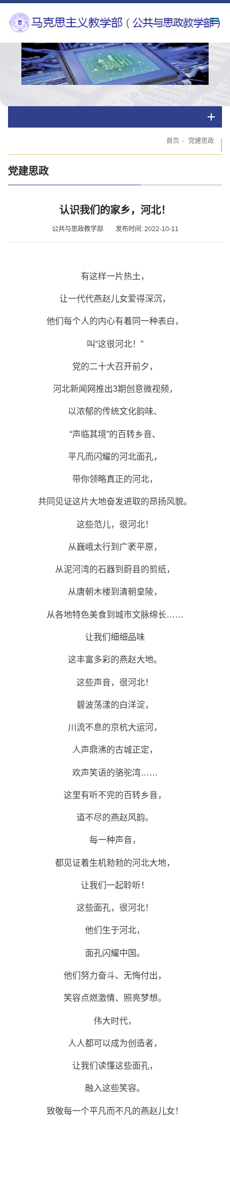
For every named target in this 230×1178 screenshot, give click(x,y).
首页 (172, 141)
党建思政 (201, 141)
